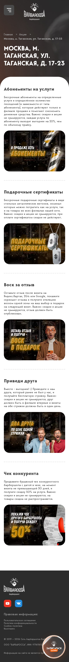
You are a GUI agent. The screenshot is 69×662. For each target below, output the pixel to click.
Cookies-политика (13, 626)
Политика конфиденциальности (20, 623)
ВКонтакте (18, 603)
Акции (22, 34)
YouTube (7, 603)
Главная (8, 34)
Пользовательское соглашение (20, 620)
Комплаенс (9, 629)
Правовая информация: (21, 614)
